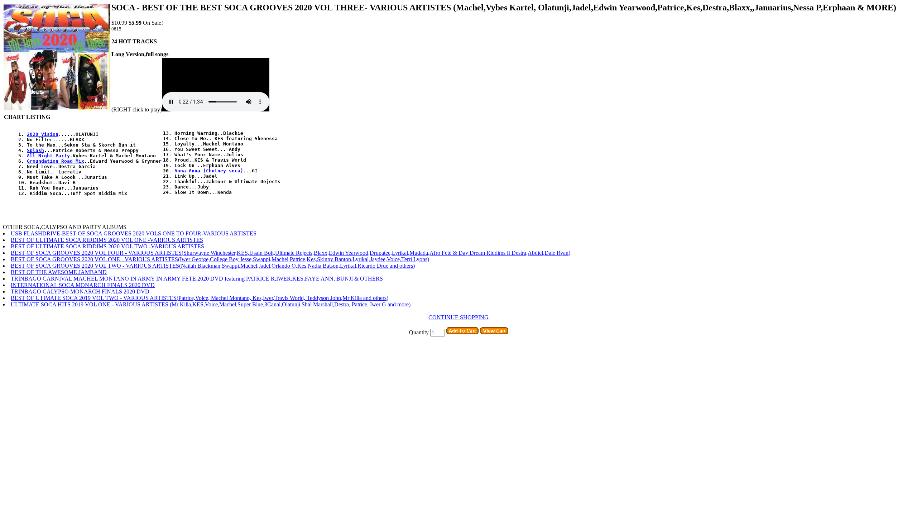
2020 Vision (42, 134)
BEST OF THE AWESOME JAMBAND (59, 272)
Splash (35, 150)
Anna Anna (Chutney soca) (208, 170)
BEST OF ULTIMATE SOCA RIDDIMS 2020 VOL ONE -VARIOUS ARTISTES (107, 240)
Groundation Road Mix (55, 161)
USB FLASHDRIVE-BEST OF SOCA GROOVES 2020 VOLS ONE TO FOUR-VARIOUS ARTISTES (133, 233)
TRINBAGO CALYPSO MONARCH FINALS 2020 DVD (80, 291)
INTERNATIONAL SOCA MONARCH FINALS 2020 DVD (83, 285)
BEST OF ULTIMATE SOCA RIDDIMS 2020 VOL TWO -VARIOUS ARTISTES (107, 246)
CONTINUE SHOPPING (458, 317)
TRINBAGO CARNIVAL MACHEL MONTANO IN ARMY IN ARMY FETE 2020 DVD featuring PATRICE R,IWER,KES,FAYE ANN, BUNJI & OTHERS (197, 279)
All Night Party (48, 155)
